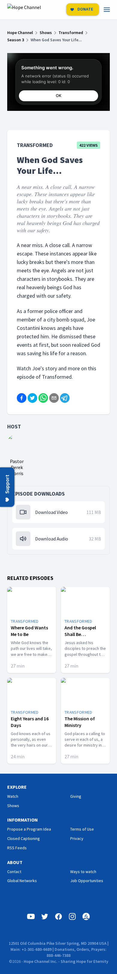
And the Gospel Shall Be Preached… (80, 634)
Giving (75, 796)
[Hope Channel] (24, 10)
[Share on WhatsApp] (43, 398)
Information (22, 820)
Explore (17, 787)
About (14, 862)
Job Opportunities (86, 880)
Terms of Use (82, 829)
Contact (14, 871)
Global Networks (22, 880)
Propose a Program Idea (29, 829)
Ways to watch (83, 871)
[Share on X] (32, 398)
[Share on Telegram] (65, 398)
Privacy (76, 838)
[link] (110, 10)
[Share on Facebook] (21, 398)
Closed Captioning (23, 838)
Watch (12, 796)
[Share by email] (54, 398)
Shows (13, 805)
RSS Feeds (17, 847)
